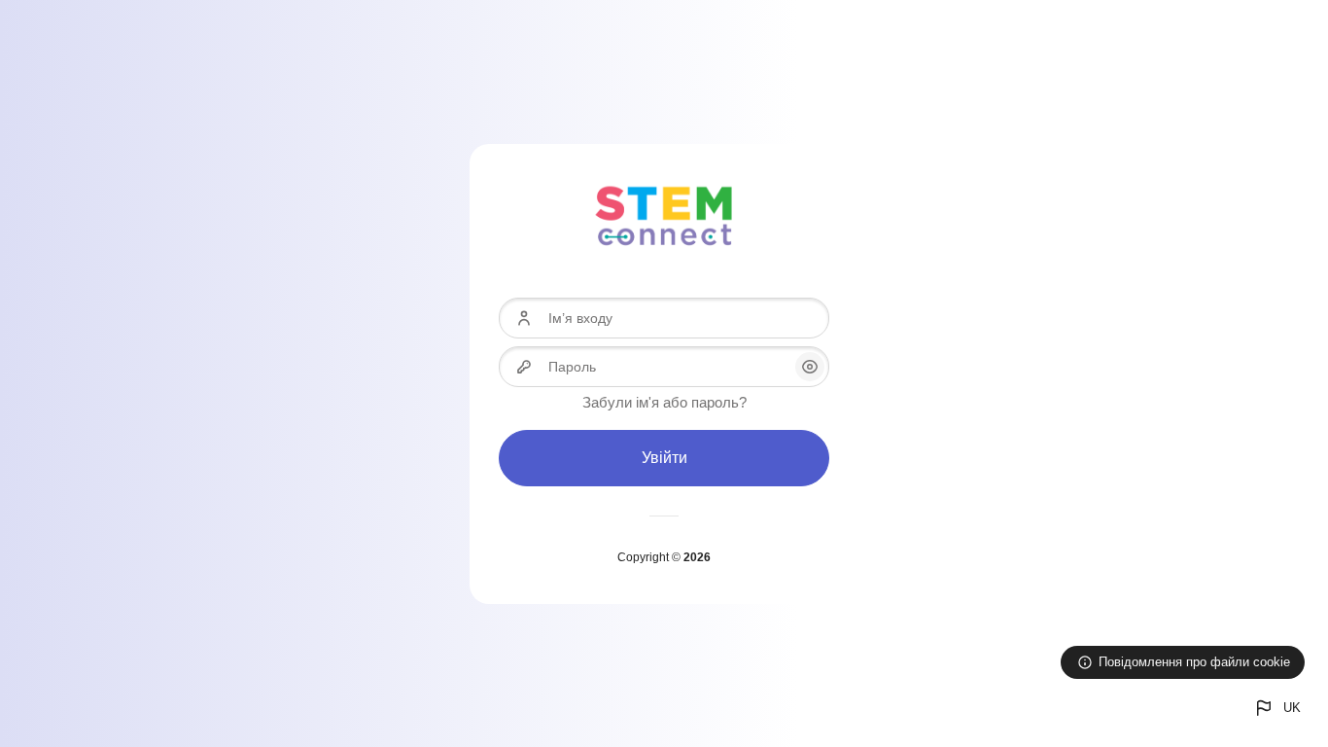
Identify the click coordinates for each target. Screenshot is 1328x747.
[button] (1276, 708)
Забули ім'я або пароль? (664, 402)
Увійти (664, 457)
